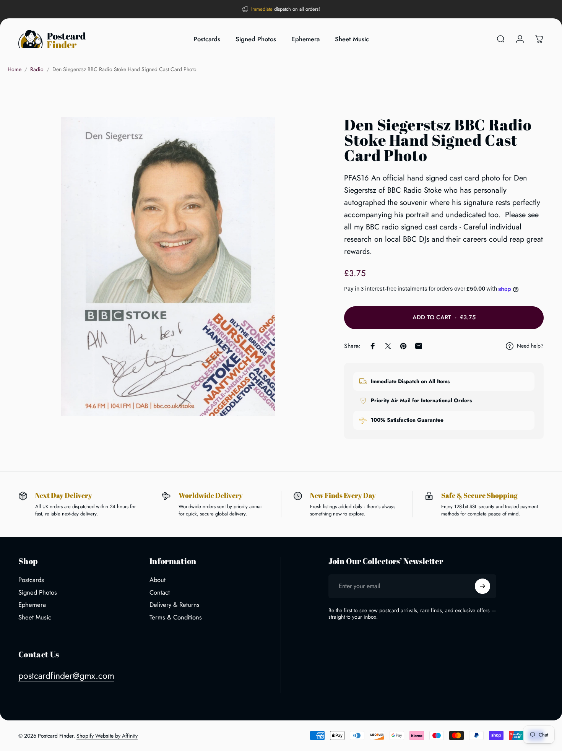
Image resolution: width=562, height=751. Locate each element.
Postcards (31, 580)
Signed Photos (37, 592)
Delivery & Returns (174, 605)
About (157, 580)
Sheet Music (34, 617)
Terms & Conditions (175, 617)
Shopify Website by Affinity (107, 736)
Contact (159, 592)
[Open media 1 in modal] (168, 266)
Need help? (530, 346)
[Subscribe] (482, 586)
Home (14, 69)
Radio (37, 69)
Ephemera (32, 605)
